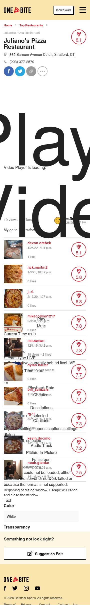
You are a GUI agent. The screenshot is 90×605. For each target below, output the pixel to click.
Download (63, 10)
